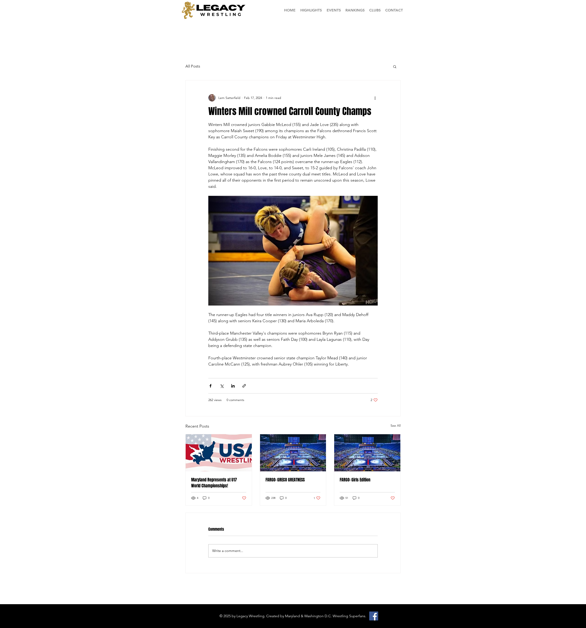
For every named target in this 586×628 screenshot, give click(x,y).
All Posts (192, 66)
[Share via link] (244, 386)
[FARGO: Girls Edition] (367, 452)
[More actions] (375, 98)
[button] (355, 10)
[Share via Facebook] (210, 386)
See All (396, 425)
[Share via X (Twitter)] (222, 386)
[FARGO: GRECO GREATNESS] (293, 452)
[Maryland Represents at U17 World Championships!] (219, 452)
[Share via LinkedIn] (233, 386)
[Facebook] (373, 616)
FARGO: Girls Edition (355, 480)
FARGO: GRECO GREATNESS (285, 480)
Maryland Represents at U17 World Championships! (214, 483)
